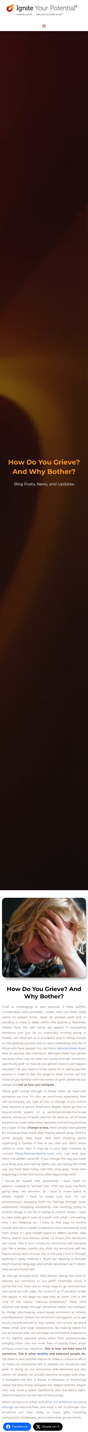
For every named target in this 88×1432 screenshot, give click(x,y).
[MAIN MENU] (44, 26)
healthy (42, 1353)
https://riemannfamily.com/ (34, 1153)
